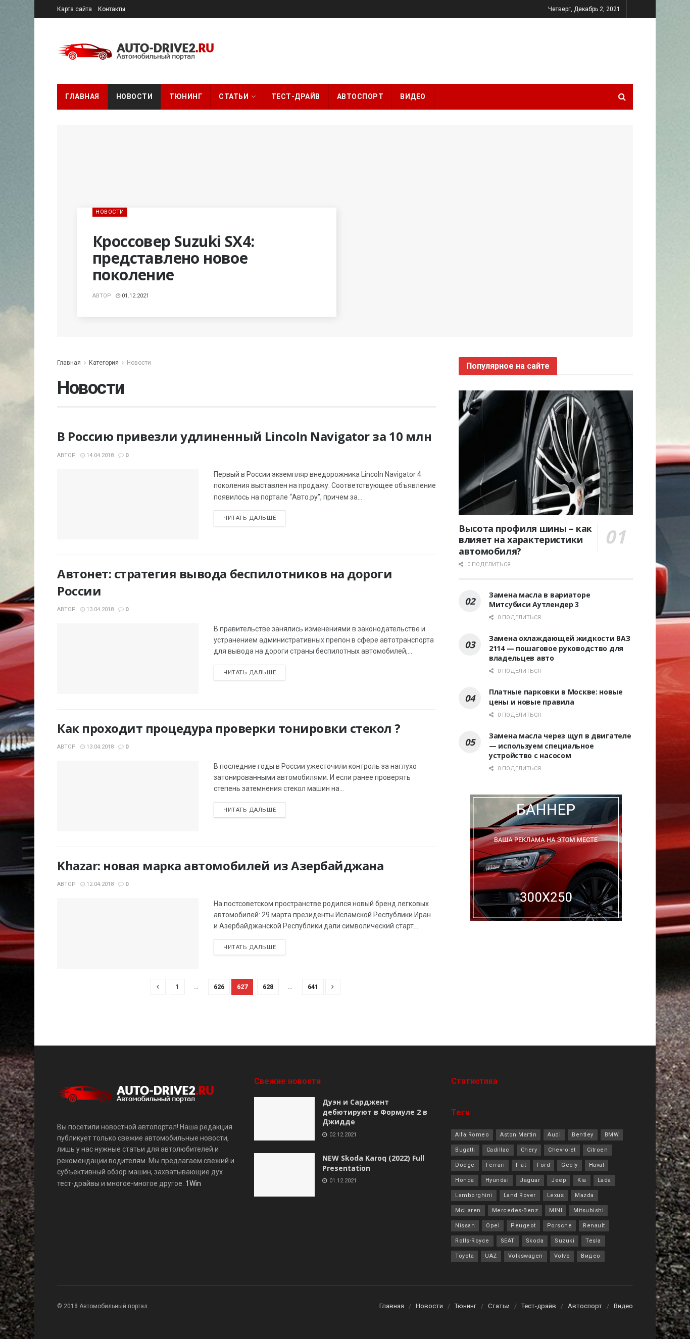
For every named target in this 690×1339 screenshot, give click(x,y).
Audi (554, 1134)
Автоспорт (360, 96)
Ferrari (495, 1165)
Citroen (597, 1150)
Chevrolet (562, 1150)
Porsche (559, 1225)
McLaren (468, 1210)
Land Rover (520, 1195)
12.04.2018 (99, 884)
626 (219, 986)
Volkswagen (525, 1256)
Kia (581, 1180)
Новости (134, 96)
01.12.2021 (134, 295)
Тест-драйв (295, 96)
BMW (612, 1134)
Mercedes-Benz (515, 1210)
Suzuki (564, 1240)
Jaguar (530, 1180)
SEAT (508, 1240)
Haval (597, 1165)
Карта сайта (74, 9)
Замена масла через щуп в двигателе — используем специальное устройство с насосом (560, 745)
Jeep (558, 1180)
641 (313, 986)
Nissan (465, 1225)
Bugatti (465, 1150)
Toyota (464, 1256)
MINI (555, 1210)
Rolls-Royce (472, 1240)
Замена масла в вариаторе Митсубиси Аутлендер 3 (539, 600)
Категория (104, 362)
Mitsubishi (588, 1210)
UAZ (491, 1256)
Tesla (593, 1240)
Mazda (584, 1195)
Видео (413, 96)
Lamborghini (473, 1195)
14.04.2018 (99, 455)
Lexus (555, 1195)
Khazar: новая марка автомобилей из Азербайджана (220, 865)
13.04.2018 (99, 609)
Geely (569, 1165)
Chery (529, 1150)
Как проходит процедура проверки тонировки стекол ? (229, 728)
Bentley (583, 1134)
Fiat (521, 1165)
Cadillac (498, 1150)
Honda (464, 1180)
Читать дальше (249, 518)
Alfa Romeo (472, 1134)
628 (268, 986)
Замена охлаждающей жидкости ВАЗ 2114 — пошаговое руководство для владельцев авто (559, 648)
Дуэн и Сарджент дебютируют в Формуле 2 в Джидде (374, 1111)
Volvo (562, 1256)
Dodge (465, 1165)
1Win (193, 1183)
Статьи (234, 96)
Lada (604, 1180)
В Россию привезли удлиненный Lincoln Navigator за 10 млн (244, 436)
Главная (82, 96)
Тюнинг (185, 96)
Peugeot (523, 1225)
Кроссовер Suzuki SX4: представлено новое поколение (173, 258)
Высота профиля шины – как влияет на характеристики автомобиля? (525, 539)
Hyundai (497, 1180)
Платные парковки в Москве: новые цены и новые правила (556, 697)
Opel (493, 1225)
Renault (594, 1225)
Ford (543, 1165)
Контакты (111, 9)
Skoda (535, 1240)
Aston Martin (518, 1134)
